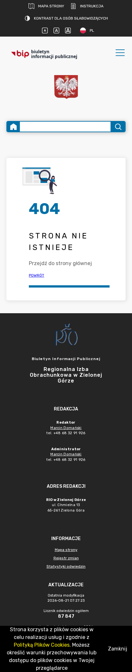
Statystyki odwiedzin (66, 566)
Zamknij (117, 649)
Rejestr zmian (66, 558)
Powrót (36, 275)
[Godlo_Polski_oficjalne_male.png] (66, 87)
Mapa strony (51, 6)
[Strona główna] (13, 126)
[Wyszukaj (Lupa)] (118, 127)
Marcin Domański (66, 428)
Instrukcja (91, 6)
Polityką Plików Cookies (42, 645)
